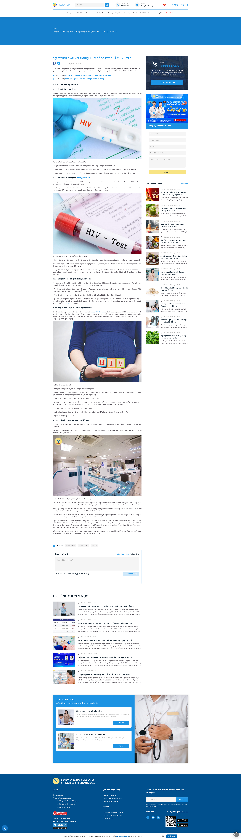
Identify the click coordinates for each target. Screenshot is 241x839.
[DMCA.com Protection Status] (60, 826)
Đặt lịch (121, 723)
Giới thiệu (80, 13)
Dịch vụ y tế (90, 13)
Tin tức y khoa (68, 32)
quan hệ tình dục (98, 312)
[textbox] (167, 153)
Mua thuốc (170, 13)
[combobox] (167, 153)
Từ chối (162, 836)
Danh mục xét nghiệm (156, 13)
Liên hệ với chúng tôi (167, 82)
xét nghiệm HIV (84, 177)
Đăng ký (175, 5)
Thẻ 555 (143, 13)
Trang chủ (56, 32)
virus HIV (67, 303)
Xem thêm (184, 184)
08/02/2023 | (84, 75)
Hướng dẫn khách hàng (104, 13)
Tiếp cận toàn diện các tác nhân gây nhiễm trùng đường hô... (106, 657)
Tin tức (135, 13)
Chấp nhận (171, 836)
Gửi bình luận (129, 574)
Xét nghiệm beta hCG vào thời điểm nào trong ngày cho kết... (106, 640)
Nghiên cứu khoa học (123, 13)
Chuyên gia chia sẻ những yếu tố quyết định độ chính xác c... (105, 674)
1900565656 (59, 795)
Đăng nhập (184, 5)
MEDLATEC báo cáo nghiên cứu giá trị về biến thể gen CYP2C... (106, 623)
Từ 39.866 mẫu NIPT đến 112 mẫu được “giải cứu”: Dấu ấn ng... (106, 606)
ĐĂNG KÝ (182, 799)
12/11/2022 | (80, 79)
